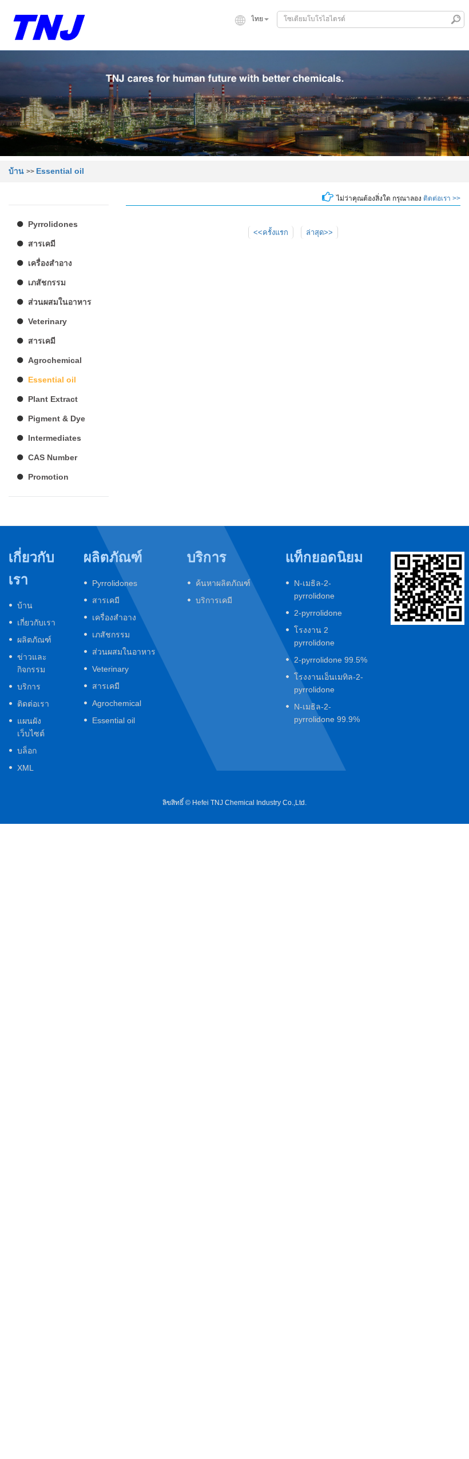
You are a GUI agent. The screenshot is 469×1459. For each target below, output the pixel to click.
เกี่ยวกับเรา (36, 622)
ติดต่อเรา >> (441, 198)
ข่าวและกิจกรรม (327, 40)
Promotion (48, 476)
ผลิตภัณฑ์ (34, 639)
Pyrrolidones (53, 224)
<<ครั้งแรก (270, 232)
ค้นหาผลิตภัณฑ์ (223, 583)
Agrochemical (55, 360)
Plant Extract (53, 399)
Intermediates (54, 438)
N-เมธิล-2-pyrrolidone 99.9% (327, 713)
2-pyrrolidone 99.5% (330, 659)
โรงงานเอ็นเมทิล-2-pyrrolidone (328, 683)
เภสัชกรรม (47, 282)
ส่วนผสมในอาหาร (60, 301)
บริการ (391, 40)
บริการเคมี (214, 600)
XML (25, 767)
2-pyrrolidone (318, 612)
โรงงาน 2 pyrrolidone (314, 636)
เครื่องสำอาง (50, 263)
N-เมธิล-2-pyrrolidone (314, 589)
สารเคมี (41, 243)
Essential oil (60, 171)
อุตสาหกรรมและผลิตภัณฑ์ (229, 40)
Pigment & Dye (56, 418)
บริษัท (150, 40)
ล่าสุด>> (319, 232)
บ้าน (109, 40)
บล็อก (27, 750)
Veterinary (47, 321)
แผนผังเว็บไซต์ (31, 727)
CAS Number (52, 457)
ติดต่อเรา (442, 40)
